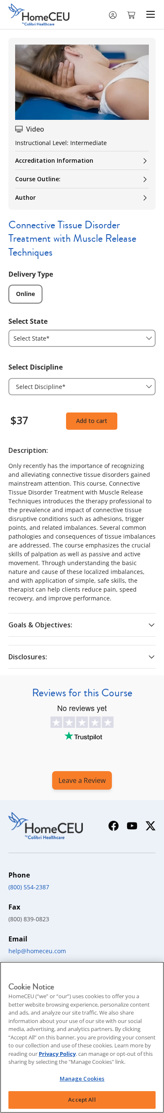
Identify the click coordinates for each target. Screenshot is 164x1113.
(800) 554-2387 (28, 887)
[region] (82, 1037)
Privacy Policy (57, 1053)
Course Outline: (38, 179)
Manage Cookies (82, 1078)
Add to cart (91, 421)
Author (25, 197)
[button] (132, 14)
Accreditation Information (54, 160)
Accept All (81, 1099)
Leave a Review (82, 780)
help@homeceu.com (37, 951)
